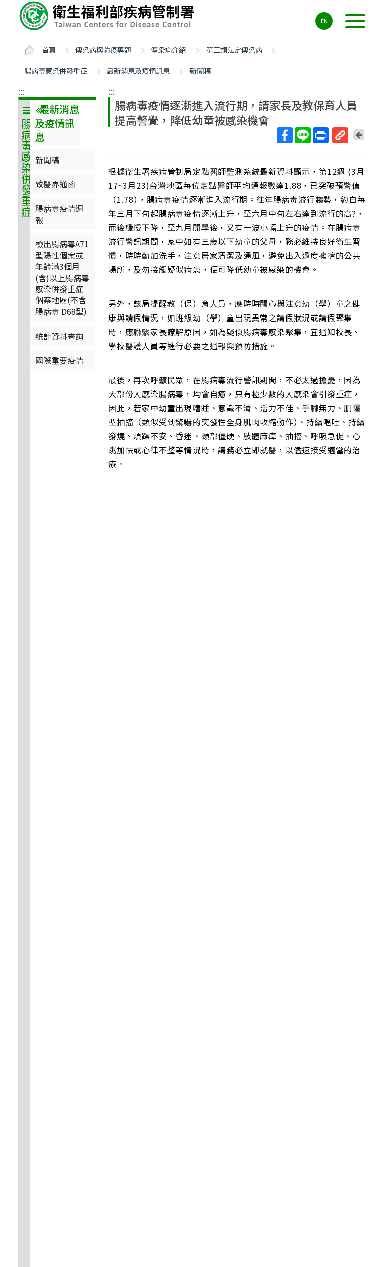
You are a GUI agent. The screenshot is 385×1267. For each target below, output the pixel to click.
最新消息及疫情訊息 (138, 70)
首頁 (49, 49)
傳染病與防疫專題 (103, 49)
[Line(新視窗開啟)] (303, 135)
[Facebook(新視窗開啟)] (285, 135)
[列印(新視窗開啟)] (321, 135)
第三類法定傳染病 (234, 49)
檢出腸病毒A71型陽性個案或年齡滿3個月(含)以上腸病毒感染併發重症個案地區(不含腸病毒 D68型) (62, 277)
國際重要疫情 (59, 360)
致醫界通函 (55, 184)
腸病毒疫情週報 (59, 213)
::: (21, 91)
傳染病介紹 (168, 49)
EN (324, 21)
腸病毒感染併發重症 (55, 70)
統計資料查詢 (59, 336)
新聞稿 (200, 70)
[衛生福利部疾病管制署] (108, 15)
